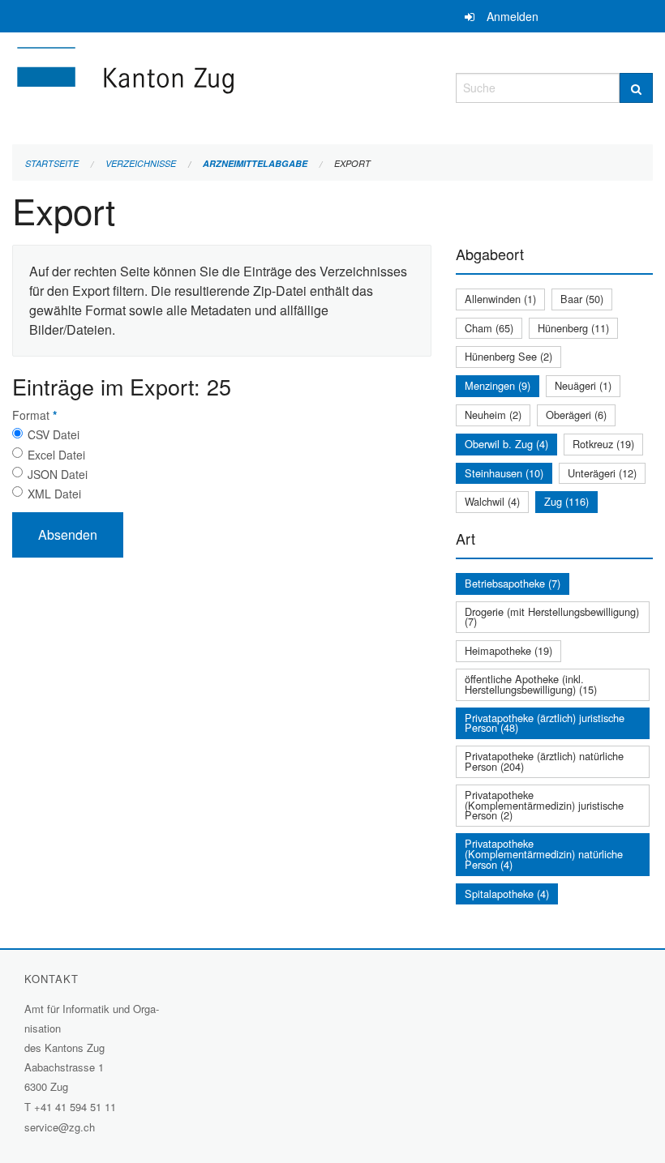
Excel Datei (56, 455)
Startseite (52, 163)
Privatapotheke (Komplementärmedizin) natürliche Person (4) (544, 854)
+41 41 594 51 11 (75, 1106)
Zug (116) (566, 501)
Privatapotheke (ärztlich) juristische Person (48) (544, 723)
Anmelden (512, 16)
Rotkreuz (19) (603, 443)
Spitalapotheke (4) (507, 893)
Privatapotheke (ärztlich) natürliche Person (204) (544, 761)
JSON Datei (58, 474)
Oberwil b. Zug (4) (506, 443)
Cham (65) (489, 328)
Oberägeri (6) (576, 414)
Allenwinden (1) (500, 298)
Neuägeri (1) (583, 385)
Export (352, 163)
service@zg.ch (59, 1127)
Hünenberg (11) (573, 328)
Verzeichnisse (140, 163)
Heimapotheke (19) (508, 650)
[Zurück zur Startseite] (221, 85)
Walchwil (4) (492, 501)
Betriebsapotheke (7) (512, 583)
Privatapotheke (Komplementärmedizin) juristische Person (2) (544, 805)
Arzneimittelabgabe (255, 163)
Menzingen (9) (497, 385)
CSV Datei (53, 434)
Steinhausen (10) (504, 473)
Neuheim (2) (493, 414)
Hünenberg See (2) (508, 356)
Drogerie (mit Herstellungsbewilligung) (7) (552, 617)
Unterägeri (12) (602, 473)
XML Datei (54, 493)
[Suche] (636, 88)
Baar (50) (581, 298)
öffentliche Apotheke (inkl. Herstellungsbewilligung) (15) (531, 684)
